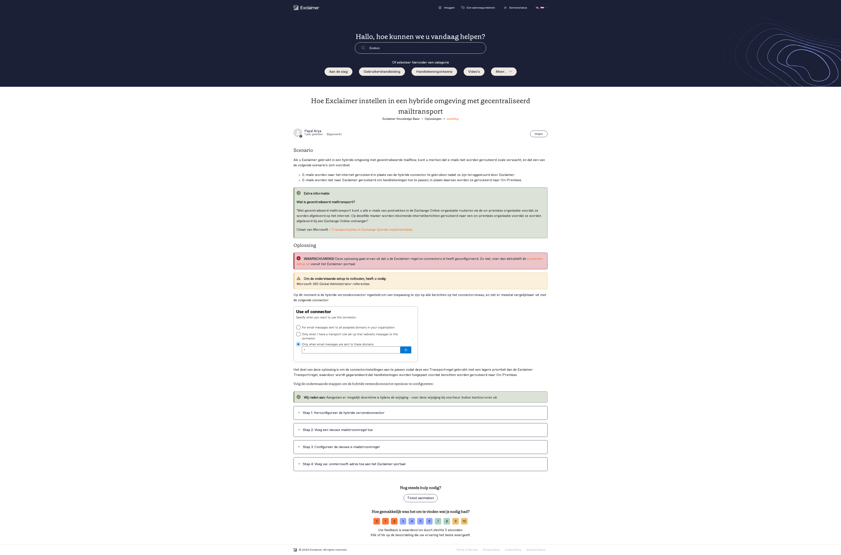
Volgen (539, 134)
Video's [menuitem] (474, 71)
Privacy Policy (491, 549)
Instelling (453, 118)
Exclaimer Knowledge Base (401, 118)
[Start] (306, 7)
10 (464, 521)
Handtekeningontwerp (434, 71)
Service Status (535, 549)
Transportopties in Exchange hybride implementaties (372, 229)
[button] (446, 7)
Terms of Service (467, 549)
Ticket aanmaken (420, 498)
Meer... (501, 71)
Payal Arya (312, 131)
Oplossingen (433, 118)
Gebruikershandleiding (382, 71)
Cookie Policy (513, 549)
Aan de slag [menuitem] (338, 71)
